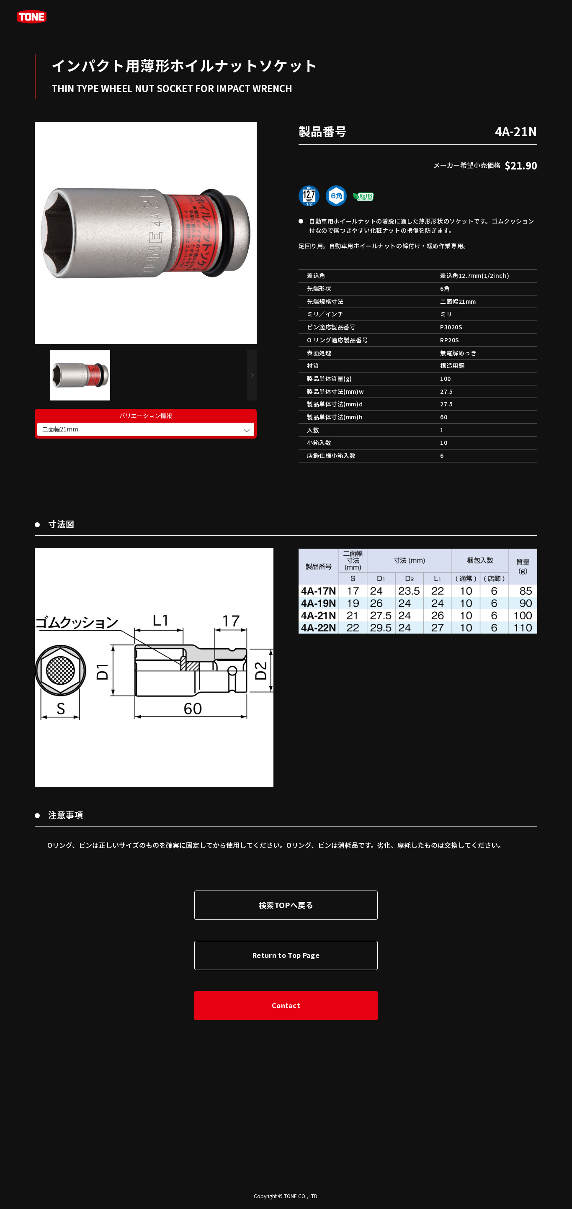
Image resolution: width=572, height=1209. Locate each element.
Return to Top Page (286, 955)
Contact (286, 1005)
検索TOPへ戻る (286, 904)
